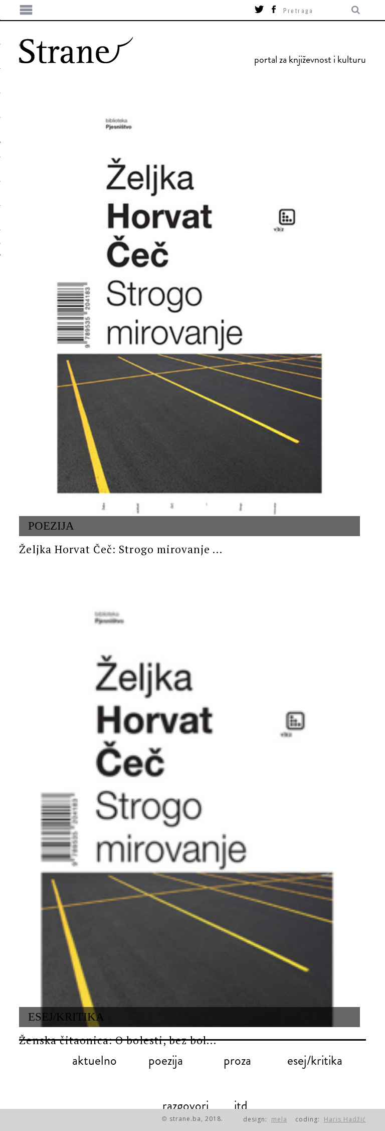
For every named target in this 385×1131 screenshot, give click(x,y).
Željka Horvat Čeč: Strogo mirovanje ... (121, 549)
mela (279, 1119)
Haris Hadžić (345, 1119)
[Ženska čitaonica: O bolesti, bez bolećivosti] (189, 810)
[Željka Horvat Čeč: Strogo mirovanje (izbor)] (189, 319)
